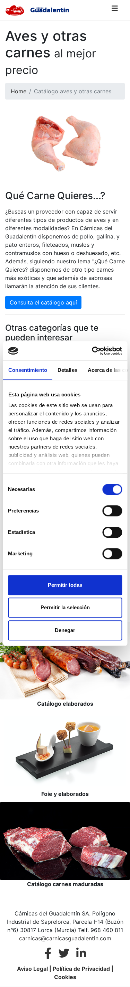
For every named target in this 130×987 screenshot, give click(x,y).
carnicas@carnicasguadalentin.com (65, 938)
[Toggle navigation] (114, 10)
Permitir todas (65, 585)
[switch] (112, 510)
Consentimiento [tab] (27, 370)
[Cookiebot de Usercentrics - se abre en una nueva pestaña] (92, 350)
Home (18, 91)
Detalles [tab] (67, 370)
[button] (115, 10)
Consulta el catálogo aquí (43, 302)
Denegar (65, 630)
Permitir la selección (65, 607)
